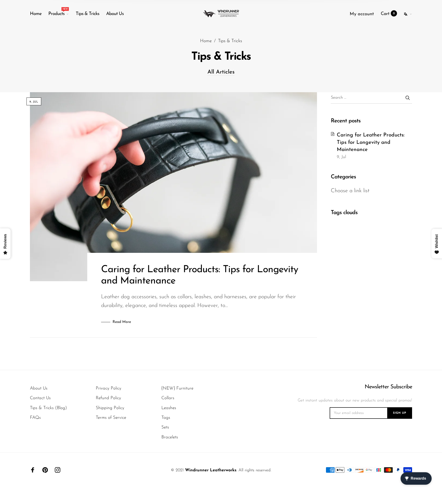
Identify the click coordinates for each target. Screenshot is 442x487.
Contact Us (40, 398)
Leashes (168, 408)
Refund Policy (108, 398)
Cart (388, 14)
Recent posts (346, 121)
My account (362, 14)
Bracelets (169, 437)
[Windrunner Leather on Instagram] (57, 470)
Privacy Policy (108, 388)
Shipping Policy (110, 408)
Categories (343, 177)
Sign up (399, 413)
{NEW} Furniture (177, 388)
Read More (122, 322)
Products (58, 12)
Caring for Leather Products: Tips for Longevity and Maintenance (370, 142)
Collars (167, 398)
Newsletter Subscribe (388, 387)
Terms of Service (111, 418)
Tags (165, 418)
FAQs (35, 418)
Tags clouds (344, 212)
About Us (115, 14)
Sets (165, 427)
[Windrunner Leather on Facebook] (32, 470)
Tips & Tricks (87, 14)
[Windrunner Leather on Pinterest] (45, 470)
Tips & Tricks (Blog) (48, 408)
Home (35, 14)
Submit (407, 97)
